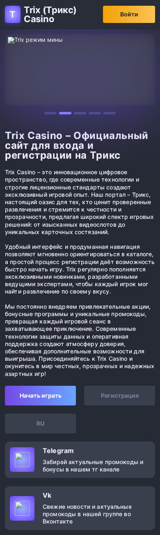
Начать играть (41, 395)
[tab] (50, 113)
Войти (129, 14)
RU (40, 423)
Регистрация (120, 395)
